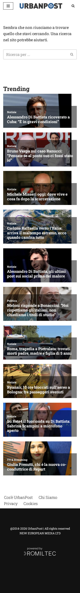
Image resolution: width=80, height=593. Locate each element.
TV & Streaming (17, 459)
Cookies (30, 503)
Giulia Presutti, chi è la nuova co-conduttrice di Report (36, 466)
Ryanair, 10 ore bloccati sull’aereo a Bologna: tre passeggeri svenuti (38, 389)
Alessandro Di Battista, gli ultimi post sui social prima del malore (36, 273)
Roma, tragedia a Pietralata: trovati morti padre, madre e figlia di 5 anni (39, 351)
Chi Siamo (48, 497)
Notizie (11, 112)
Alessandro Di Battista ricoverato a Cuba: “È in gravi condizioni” (38, 119)
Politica (12, 300)
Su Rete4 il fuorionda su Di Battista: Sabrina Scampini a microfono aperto (38, 426)
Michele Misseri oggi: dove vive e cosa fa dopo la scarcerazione (37, 196)
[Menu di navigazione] (8, 6)
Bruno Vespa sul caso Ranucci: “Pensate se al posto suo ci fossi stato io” (40, 156)
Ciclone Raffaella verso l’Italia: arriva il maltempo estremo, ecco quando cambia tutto (36, 233)
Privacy (10, 503)
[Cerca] (73, 5)
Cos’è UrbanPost (18, 497)
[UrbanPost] (41, 6)
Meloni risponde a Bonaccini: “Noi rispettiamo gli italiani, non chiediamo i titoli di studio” (37, 310)
